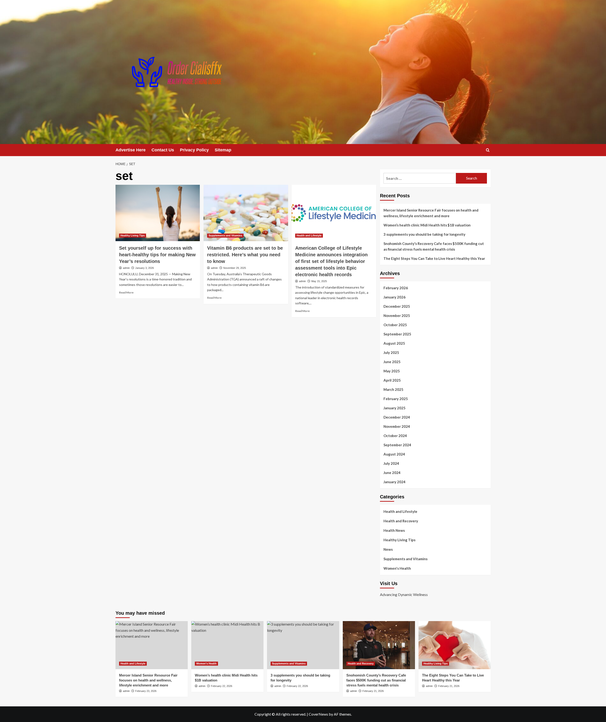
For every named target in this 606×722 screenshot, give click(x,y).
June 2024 (392, 472)
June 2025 (392, 362)
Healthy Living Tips (132, 235)
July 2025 (391, 352)
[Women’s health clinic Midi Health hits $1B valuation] (227, 645)
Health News (394, 530)
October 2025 (395, 325)
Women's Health (397, 568)
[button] (488, 150)
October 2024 (395, 435)
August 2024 (394, 454)
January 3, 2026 (144, 267)
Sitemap (223, 150)
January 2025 (394, 408)
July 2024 (391, 463)
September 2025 (397, 334)
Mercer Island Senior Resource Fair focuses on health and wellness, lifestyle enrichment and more (430, 213)
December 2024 (396, 417)
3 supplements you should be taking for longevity (424, 234)
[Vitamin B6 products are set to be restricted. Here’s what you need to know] (246, 213)
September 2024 (397, 445)
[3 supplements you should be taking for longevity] (303, 645)
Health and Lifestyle (309, 235)
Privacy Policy (194, 150)
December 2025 (396, 306)
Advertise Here (131, 150)
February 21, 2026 (373, 691)
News (388, 549)
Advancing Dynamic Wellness (404, 594)
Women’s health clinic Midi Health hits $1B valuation (427, 225)
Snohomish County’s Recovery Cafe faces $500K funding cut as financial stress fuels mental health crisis (433, 246)
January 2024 (394, 482)
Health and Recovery (400, 521)
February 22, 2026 (221, 686)
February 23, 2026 (145, 691)
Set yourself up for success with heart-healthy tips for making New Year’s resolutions (157, 254)
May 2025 (391, 371)
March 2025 (393, 389)
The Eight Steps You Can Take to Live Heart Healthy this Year (434, 258)
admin (126, 267)
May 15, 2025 (319, 281)
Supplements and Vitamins (225, 235)
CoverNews (318, 714)
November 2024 (396, 426)
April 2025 (392, 380)
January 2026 (394, 297)
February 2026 (395, 288)
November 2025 (396, 315)
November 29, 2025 (234, 267)
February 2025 (395, 399)
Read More (126, 292)
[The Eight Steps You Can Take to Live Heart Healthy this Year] (455, 645)
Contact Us (163, 150)
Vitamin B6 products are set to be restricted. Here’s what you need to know (245, 254)
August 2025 (394, 343)
